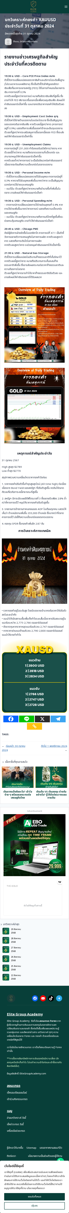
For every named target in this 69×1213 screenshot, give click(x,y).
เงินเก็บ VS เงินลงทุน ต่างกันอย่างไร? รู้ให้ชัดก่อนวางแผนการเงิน (51, 794)
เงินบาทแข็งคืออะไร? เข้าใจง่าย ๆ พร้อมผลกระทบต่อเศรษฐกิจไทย (17, 794)
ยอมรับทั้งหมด (34, 1196)
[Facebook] (10, 719)
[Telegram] (58, 719)
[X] (42, 719)
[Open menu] (66, 6)
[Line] (26, 719)
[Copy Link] (34, 726)
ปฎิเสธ (34, 1205)
